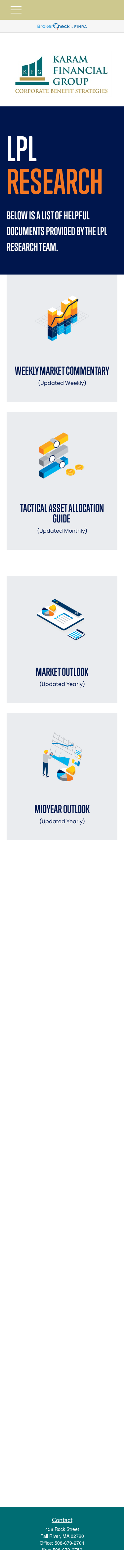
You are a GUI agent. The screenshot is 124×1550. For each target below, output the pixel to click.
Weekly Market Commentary (62, 375)
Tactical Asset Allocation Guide (62, 518)
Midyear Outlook (62, 814)
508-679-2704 (69, 1542)
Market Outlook (62, 676)
